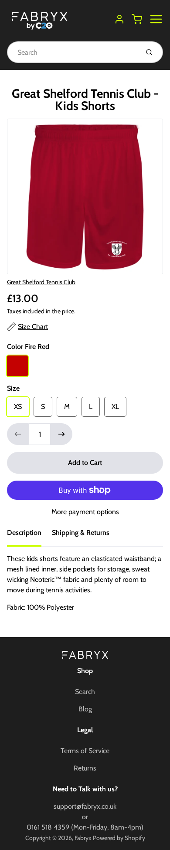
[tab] (29, 535)
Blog (85, 709)
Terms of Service (85, 751)
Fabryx (83, 838)
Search (85, 691)
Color (28, 346)
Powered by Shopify (119, 838)
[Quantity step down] (18, 434)
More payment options (85, 512)
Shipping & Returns (80, 532)
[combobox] (72, 52)
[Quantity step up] (61, 434)
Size (13, 388)
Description (24, 532)
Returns (85, 768)
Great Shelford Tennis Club (41, 282)
